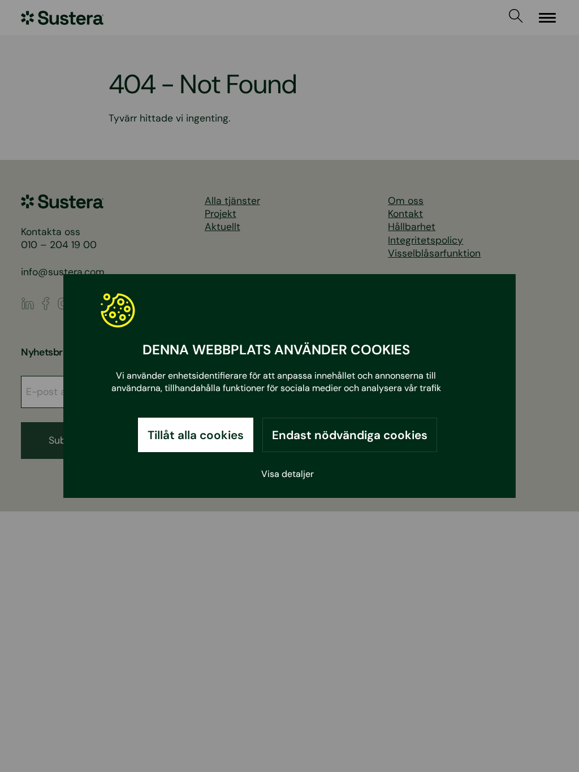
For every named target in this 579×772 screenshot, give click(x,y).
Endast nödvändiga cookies (349, 435)
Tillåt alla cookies (196, 435)
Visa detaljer (287, 474)
